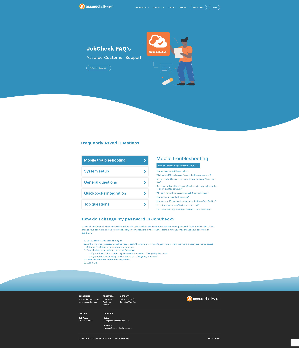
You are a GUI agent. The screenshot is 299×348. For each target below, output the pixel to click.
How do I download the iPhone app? (173, 197)
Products (157, 7)
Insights (171, 7)
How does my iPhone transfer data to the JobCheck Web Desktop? (186, 201)
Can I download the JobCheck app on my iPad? (178, 205)
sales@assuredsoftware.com (116, 321)
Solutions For (140, 7)
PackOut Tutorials (128, 302)
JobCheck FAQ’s (127, 299)
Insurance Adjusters (88, 302)
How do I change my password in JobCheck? (178, 166)
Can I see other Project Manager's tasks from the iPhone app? (184, 209)
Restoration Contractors (89, 299)
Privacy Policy (214, 338)
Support (183, 7)
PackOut (107, 302)
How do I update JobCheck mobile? (172, 171)
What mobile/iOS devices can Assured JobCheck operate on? (184, 175)
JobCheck (107, 299)
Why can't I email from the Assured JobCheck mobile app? (182, 193)
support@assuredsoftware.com (118, 328)
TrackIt (106, 305)
